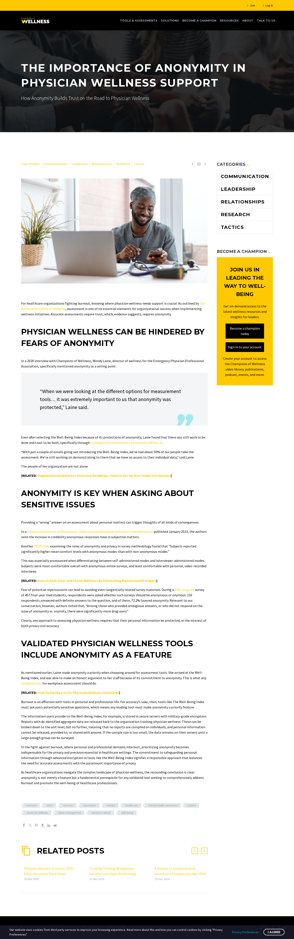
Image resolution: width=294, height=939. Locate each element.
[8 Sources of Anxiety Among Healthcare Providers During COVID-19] (153, 874)
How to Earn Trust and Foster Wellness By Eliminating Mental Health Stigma (96, 580)
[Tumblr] (42, 825)
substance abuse (101, 813)
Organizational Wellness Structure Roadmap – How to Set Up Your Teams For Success (104, 475)
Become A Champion (199, 20)
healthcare (131, 805)
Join (252, 5)
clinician (68, 805)
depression (90, 805)
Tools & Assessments (138, 20)
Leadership (79, 164)
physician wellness (37, 813)
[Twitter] (30, 825)
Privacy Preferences (245, 932)
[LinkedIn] (49, 825)
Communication (55, 164)
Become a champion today (245, 331)
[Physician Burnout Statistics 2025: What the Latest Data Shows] (22, 874)
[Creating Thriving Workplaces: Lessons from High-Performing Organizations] (87, 874)
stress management (69, 813)
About (247, 20)
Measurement (102, 164)
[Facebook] (24, 825)
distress (111, 805)
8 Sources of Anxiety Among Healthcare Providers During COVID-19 (181, 873)
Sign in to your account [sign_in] (245, 347)
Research (123, 164)
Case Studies (30, 164)
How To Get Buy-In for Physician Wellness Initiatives (78, 692)
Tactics (139, 164)
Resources (229, 20)
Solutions (170, 20)
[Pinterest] (36, 825)
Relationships (243, 202)
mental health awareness (162, 805)
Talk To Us (266, 20)
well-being (127, 813)
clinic (50, 805)
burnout (31, 805)
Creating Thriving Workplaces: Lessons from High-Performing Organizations (112, 873)
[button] (195, 851)
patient (192, 805)
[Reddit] (55, 825)
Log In (269, 5)
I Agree (274, 932)
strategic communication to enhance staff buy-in (126, 442)
